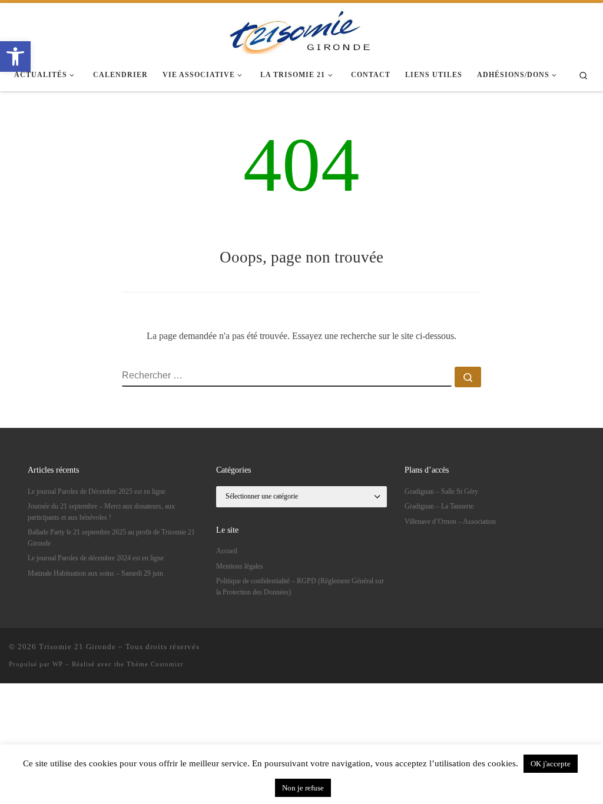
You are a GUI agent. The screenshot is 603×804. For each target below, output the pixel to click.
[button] (15, 56)
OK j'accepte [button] (551, 763)
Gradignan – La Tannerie (439, 506)
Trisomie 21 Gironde (77, 646)
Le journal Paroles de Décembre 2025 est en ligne (96, 491)
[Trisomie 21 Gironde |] (301, 29)
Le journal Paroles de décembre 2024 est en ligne (96, 558)
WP (57, 663)
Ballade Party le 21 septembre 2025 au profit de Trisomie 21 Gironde (111, 537)
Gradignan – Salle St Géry (441, 491)
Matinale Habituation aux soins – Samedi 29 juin (95, 573)
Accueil (226, 551)
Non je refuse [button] (303, 787)
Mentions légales (239, 566)
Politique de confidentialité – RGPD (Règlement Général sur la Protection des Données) (300, 586)
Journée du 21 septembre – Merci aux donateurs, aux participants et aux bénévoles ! (101, 511)
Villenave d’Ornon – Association (450, 521)
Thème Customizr (155, 663)
